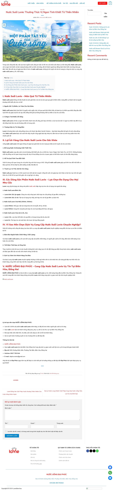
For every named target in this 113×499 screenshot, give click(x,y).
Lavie (13, 330)
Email (33, 423)
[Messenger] (110, 478)
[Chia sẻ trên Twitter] (40, 369)
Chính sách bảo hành (65, 457)
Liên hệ (82, 3)
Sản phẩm (40, 3)
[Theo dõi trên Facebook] (87, 450)
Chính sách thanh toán (65, 451)
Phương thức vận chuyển (66, 454)
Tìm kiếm (90, 10)
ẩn (11, 78)
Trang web (60, 423)
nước (31, 186)
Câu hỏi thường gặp (36, 464)
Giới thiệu (31, 3)
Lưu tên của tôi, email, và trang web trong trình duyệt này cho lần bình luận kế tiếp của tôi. (35, 431)
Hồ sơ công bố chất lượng (38, 460)
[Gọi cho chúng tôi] (97, 450)
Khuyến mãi (74, 3)
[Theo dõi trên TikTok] (90, 450)
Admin (49, 17)
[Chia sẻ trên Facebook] (38, 369)
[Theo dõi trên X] (94, 450)
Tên (6, 423)
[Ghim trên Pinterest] (44, 369)
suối (34, 186)
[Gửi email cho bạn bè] (42, 369)
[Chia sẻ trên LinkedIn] (46, 369)
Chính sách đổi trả (64, 460)
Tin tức (65, 3)
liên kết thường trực (54, 373)
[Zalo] (100, 450)
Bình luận (8, 408)
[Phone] (110, 473)
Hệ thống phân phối (54, 3)
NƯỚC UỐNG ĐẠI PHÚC (12, 344)
